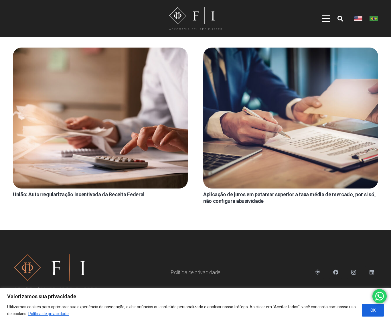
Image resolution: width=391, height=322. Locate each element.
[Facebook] (335, 272)
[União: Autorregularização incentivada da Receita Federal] (100, 118)
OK (373, 310)
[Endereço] (317, 272)
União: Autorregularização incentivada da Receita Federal (79, 194)
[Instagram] (353, 272)
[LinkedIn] (371, 272)
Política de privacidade (48, 313)
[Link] (195, 18)
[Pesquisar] (340, 18)
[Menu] (323, 18)
